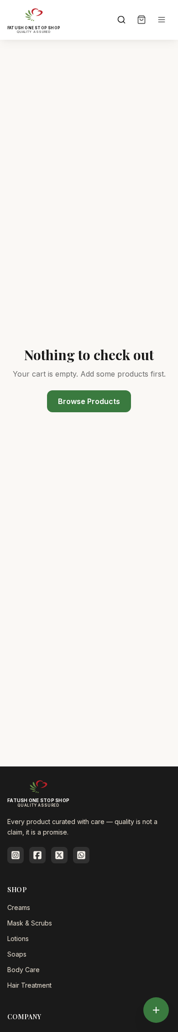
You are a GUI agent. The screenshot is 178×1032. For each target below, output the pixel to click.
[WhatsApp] (81, 855)
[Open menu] (161, 20)
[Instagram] (15, 855)
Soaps (16, 954)
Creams (18, 907)
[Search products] (121, 20)
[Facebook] (37, 855)
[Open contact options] (156, 1010)
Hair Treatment (29, 985)
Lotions (18, 938)
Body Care (23, 969)
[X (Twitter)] (59, 855)
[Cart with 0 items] (141, 20)
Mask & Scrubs (29, 923)
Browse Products (89, 401)
